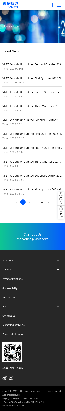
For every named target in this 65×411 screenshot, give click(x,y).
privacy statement (13, 334)
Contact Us (8, 316)
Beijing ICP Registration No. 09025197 (20, 398)
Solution (7, 269)
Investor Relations (12, 279)
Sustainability (10, 288)
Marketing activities (13, 325)
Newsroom (8, 297)
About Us (7, 306)
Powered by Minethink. (13, 406)
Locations (8, 260)
